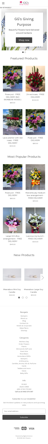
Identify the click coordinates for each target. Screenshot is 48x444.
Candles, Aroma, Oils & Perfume (24, 364)
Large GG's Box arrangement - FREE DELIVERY (12, 238)
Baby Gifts (24, 373)
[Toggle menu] (3, 3)
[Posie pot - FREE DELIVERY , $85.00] (35, 122)
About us (24, 318)
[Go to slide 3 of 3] (26, 297)
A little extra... (24, 361)
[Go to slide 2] (25, 52)
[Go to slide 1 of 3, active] (19, 297)
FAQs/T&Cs (24, 328)
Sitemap (24, 331)
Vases (24, 371)
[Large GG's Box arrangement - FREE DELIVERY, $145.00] (12, 220)
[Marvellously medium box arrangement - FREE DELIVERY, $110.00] (35, 177)
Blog (24, 321)
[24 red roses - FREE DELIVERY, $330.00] (35, 79)
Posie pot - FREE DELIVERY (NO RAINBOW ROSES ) (12, 97)
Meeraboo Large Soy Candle (33, 290)
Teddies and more (24, 368)
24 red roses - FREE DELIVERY (35, 95)
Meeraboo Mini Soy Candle (12, 290)
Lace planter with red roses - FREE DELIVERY (12, 140)
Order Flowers (24, 344)
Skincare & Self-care (24, 349)
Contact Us (24, 323)
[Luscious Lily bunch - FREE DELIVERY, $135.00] (35, 220)
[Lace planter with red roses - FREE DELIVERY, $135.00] (12, 122)
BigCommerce (27, 436)
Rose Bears (24, 354)
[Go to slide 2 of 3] (23, 297)
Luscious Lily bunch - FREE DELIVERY (35, 237)
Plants (24, 346)
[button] (24, 40)
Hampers (24, 316)
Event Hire (24, 351)
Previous (3, 277)
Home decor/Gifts (24, 356)
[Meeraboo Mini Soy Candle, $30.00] (12, 274)
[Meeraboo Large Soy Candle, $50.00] (33, 274)
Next (42, 277)
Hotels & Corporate (24, 326)
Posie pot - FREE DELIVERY (35, 139)
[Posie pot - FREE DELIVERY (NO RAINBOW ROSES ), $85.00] (12, 79)
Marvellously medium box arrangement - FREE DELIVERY (35, 195)
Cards (24, 366)
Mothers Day (24, 342)
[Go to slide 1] (23, 52)
